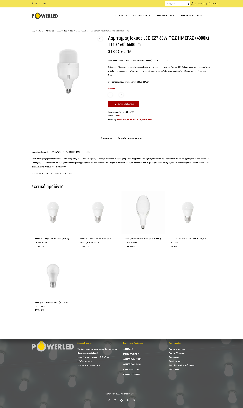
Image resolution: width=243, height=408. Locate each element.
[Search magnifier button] (187, 3)
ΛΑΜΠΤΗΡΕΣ (62, 31)
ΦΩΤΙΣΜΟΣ (50, 31)
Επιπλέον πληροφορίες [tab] (130, 138)
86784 (129, 120)
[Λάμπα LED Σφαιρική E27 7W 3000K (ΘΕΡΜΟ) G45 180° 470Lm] (53, 212)
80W (124, 120)
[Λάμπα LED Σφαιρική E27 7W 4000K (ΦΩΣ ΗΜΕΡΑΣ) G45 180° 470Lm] (98, 212)
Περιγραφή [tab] (106, 138)
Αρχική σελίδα (37, 31)
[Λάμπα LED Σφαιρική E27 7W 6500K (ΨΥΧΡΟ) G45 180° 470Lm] (187, 212)
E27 (134, 120)
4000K (119, 120)
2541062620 (82, 365)
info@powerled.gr (85, 361)
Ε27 (71, 31)
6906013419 (94, 365)
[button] (100, 38)
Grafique (134, 394)
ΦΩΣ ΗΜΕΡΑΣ (147, 120)
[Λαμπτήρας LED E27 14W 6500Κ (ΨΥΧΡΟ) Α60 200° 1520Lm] (53, 275)
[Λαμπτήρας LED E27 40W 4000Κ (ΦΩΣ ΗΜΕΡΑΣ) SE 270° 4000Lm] (143, 212)
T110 (139, 120)
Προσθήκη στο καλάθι (124, 104)
